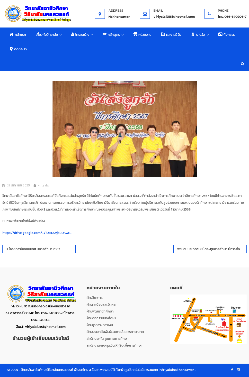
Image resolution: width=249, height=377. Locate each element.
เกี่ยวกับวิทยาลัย (47, 34)
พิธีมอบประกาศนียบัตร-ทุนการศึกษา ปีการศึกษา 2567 (212, 249)
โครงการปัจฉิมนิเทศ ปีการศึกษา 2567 (34, 249)
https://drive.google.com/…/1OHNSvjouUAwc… (36, 232)
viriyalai (44, 185)
